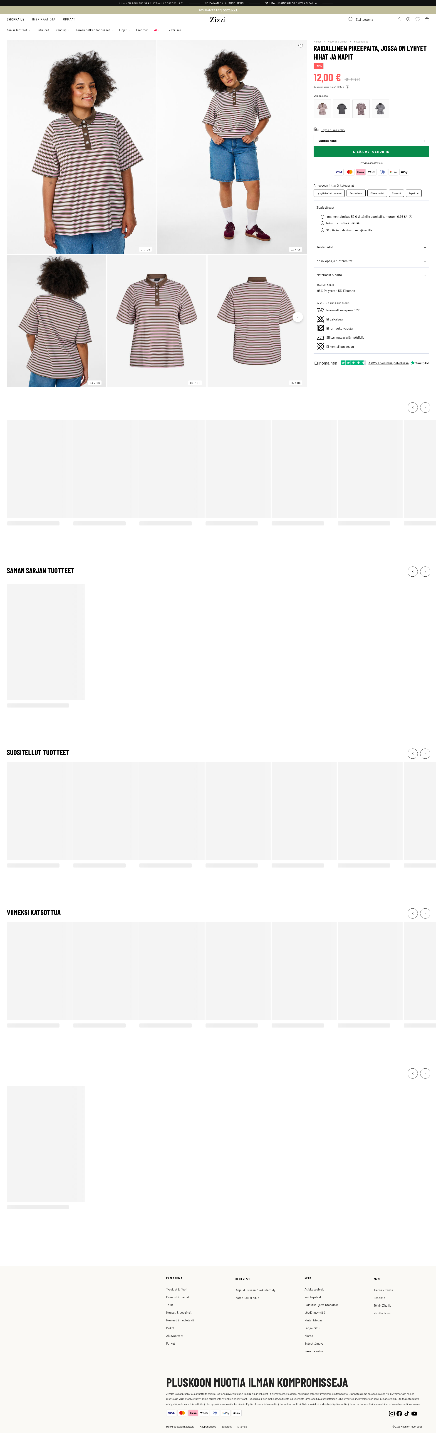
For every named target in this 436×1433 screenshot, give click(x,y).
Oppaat (69, 19)
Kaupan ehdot (208, 1426)
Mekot (170, 1328)
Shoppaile (16, 19)
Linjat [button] (123, 30)
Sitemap (242, 1426)
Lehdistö (379, 1298)
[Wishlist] (300, 46)
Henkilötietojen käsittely (180, 1426)
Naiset (318, 41)
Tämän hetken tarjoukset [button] (93, 30)
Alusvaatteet (174, 1336)
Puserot (396, 193)
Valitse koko (327, 141)
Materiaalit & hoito (329, 275)
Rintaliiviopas (313, 1320)
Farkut (170, 1343)
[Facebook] (399, 1413)
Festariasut (356, 193)
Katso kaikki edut (247, 1298)
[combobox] (368, 19)
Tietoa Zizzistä (383, 1290)
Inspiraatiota (44, 19)
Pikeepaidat (361, 41)
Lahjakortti (312, 1328)
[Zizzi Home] (218, 19)
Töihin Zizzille (382, 1305)
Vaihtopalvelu (313, 1297)
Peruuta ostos (314, 1351)
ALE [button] (157, 30)
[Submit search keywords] (351, 19)
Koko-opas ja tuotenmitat (334, 261)
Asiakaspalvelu (315, 1289)
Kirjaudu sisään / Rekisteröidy (255, 1290)
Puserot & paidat (338, 41)
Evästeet (226, 1426)
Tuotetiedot (325, 247)
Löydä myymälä (315, 1312)
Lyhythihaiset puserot (329, 193)
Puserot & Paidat (177, 1297)
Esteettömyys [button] (314, 1343)
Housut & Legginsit (179, 1312)
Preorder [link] (142, 30)
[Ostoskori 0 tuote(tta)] (426, 19)
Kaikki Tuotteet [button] (17, 30)
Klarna (309, 1336)
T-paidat (414, 193)
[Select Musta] (342, 108)
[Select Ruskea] (322, 108)
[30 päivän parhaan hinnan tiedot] (347, 87)
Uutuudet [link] (43, 30)
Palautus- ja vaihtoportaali (322, 1305)
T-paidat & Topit (177, 1289)
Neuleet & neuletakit (180, 1320)
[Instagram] (392, 1413)
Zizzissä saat (325, 207)
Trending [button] (61, 30)
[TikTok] (407, 1413)
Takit (169, 1305)
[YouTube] (414, 1413)
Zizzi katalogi (382, 1313)
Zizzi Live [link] (175, 30)
